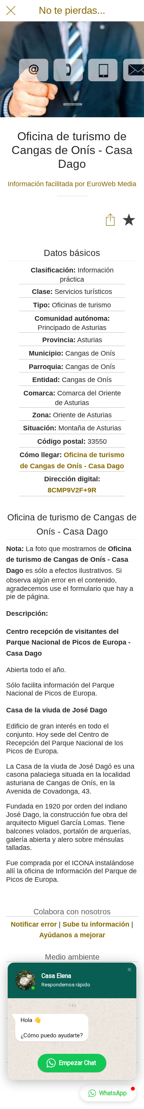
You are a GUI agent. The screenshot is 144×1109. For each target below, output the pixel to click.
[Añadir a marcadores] (128, 219)
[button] (129, 969)
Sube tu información (96, 924)
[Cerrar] (10, 10)
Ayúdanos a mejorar (72, 935)
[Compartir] (110, 219)
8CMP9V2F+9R (72, 490)
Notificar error (34, 924)
